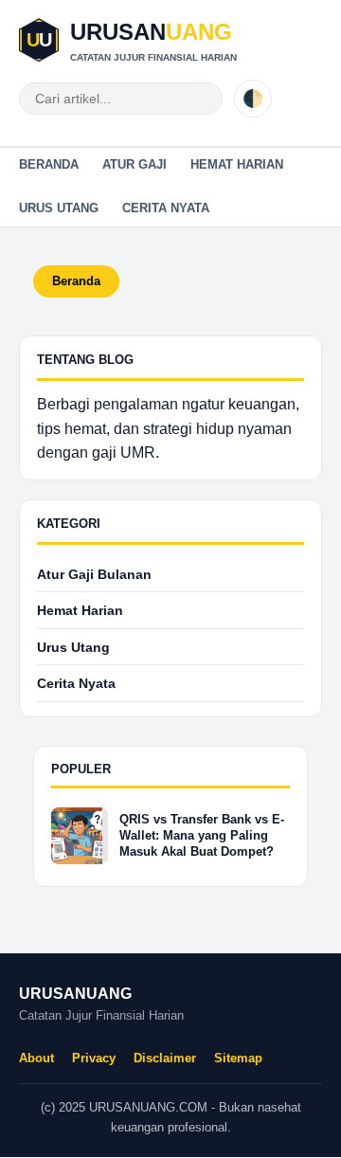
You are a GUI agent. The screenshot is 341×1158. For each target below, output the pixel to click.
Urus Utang (59, 208)
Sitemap (238, 1058)
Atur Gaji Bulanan (94, 574)
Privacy (94, 1058)
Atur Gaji (134, 164)
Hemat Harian (236, 164)
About (36, 1058)
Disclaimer (165, 1058)
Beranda (49, 164)
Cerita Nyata (165, 208)
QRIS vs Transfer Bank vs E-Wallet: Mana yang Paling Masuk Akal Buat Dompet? (201, 835)
